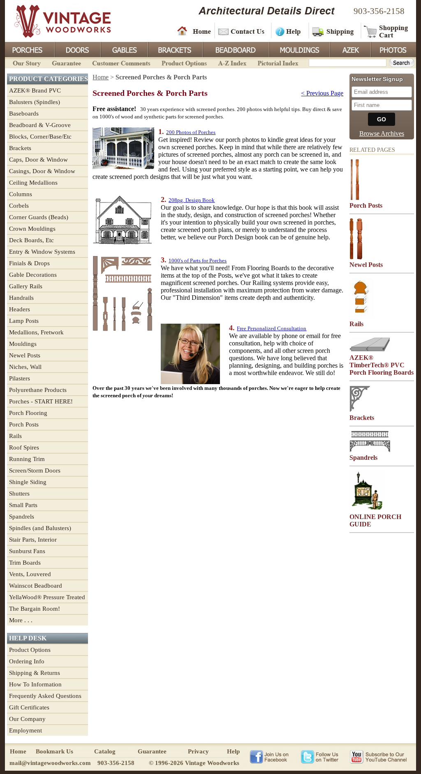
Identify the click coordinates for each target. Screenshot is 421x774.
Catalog (105, 751)
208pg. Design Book (192, 200)
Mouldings (298, 49)
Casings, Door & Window (42, 171)
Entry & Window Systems (42, 251)
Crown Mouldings (32, 228)
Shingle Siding (27, 482)
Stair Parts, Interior (33, 539)
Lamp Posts (24, 320)
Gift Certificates (29, 707)
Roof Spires (24, 447)
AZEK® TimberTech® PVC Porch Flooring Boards (381, 365)
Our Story (25, 62)
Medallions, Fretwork (36, 332)
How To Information (35, 684)
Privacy (198, 751)
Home (194, 31)
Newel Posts (24, 355)
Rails (15, 436)
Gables (123, 49)
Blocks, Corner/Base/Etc (40, 136)
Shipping (334, 31)
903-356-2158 (379, 11)
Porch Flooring (28, 413)
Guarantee (66, 62)
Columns (20, 194)
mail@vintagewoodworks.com (50, 763)
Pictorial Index (277, 62)
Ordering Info (26, 661)
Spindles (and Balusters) (40, 528)
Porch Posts (24, 424)
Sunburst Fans (27, 551)
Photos (393, 49)
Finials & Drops (29, 263)
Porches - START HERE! (41, 401)
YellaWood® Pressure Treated (47, 597)
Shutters (19, 493)
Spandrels (21, 516)
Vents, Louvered (30, 574)
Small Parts (23, 505)
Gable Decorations (33, 274)
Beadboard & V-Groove (40, 125)
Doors (77, 49)
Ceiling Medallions (33, 182)
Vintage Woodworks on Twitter (320, 756)
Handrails (21, 297)
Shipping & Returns (34, 673)
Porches (29, 49)
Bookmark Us (54, 751)
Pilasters (19, 378)
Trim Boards (25, 562)
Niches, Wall (25, 367)
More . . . (20, 620)
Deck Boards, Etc (31, 240)
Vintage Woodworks (56, 20)
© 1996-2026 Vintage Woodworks (194, 763)
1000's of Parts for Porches (198, 260)
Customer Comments (121, 62)
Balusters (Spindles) (34, 102)
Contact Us (242, 31)
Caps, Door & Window (38, 159)
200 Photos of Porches (190, 132)
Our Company (27, 719)
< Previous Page (322, 93)
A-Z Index (232, 62)
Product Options (184, 62)
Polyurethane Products (38, 390)
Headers (19, 309)
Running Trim (27, 459)
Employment (25, 730)
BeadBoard (235, 49)
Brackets (174, 49)
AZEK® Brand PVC (35, 90)
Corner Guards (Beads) (38, 217)
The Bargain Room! (34, 608)
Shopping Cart (386, 31)
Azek (349, 49)
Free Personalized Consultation (271, 328)
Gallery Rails (25, 286)
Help (288, 31)
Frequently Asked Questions (45, 696)
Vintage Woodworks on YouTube (378, 756)
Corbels (19, 205)
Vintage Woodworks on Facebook (269, 756)
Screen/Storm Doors (34, 470)
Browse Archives (381, 133)
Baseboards (24, 113)
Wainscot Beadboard (35, 585)
